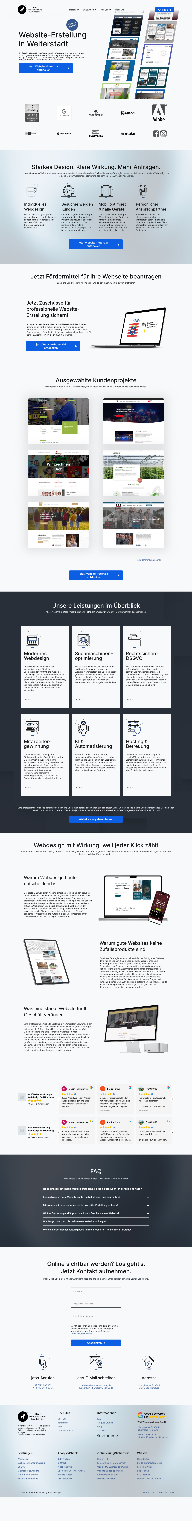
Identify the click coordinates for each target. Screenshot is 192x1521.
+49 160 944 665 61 (43, 1388)
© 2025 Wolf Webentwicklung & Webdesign (39, 1492)
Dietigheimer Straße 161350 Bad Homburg (148, 1428)
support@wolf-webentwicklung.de (96, 1388)
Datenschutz (162, 1492)
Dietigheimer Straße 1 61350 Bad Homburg (149, 1386)
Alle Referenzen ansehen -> (150, 560)
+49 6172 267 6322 (43, 1385)
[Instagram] (103, 1435)
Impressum (148, 1492)
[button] (172, 1099)
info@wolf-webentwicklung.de (96, 1385)
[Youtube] (108, 1435)
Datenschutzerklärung (81, 1333)
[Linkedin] (112, 1435)
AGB (172, 1492)
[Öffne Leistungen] (95, 9)
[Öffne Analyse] (110, 9)
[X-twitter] (117, 1435)
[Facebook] (98, 1435)
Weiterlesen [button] (66, 1110)
